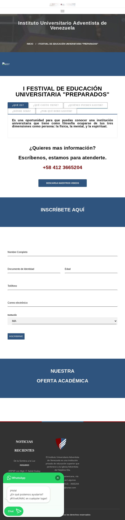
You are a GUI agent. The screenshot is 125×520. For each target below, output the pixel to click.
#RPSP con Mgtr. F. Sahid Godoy (24, 471)
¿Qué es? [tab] (18, 105)
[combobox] (64, 321)
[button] (57, 477)
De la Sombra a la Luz (24, 461)
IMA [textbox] (14, 321)
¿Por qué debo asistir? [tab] (56, 111)
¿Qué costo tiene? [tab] (46, 105)
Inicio (5, 25)
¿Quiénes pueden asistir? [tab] (85, 105)
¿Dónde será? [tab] (21, 111)
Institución (12, 315)
